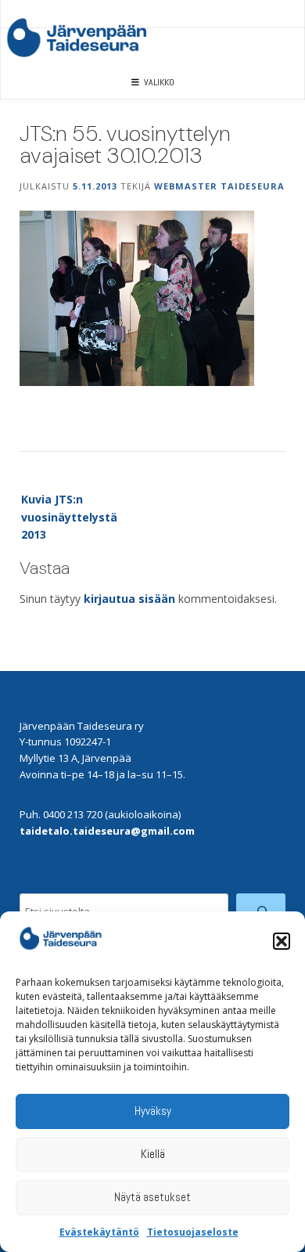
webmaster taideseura (219, 186)
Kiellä (153, 1153)
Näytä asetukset (152, 1196)
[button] (281, 941)
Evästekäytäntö (99, 1232)
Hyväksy (153, 1110)
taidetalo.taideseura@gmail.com (107, 831)
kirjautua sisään (129, 598)
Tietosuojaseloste (193, 1232)
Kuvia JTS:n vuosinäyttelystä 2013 (69, 517)
